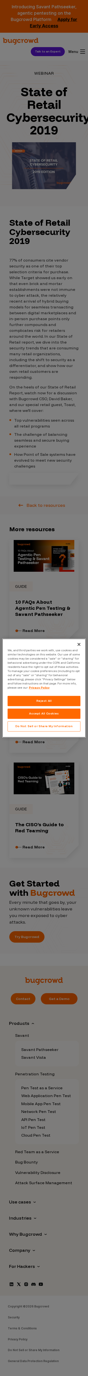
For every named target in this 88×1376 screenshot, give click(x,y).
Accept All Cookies (44, 713)
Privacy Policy (39, 687)
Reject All (44, 701)
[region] (44, 687)
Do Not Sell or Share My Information (44, 726)
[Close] (79, 644)
